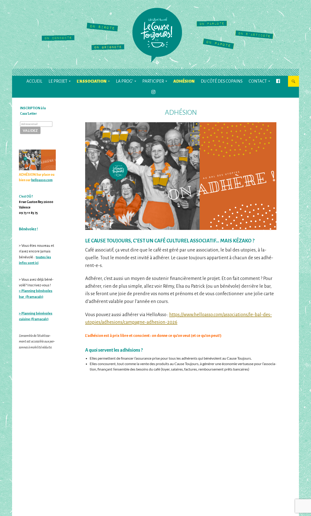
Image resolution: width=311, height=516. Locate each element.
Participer (153, 81)
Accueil (34, 81)
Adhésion (184, 81)
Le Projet (57, 81)
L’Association (92, 81)
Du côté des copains (221, 81)
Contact (258, 81)
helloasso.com (42, 180)
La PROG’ (124, 81)
